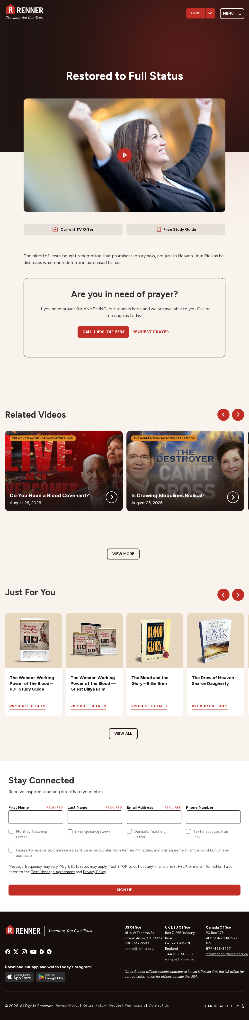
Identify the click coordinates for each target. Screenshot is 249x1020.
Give (195, 13)
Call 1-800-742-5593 (103, 331)
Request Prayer (151, 331)
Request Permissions (127, 1005)
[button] (124, 155)
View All (123, 733)
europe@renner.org (180, 959)
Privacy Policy (68, 1005)
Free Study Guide (179, 229)
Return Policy (94, 1005)
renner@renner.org (139, 949)
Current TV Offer (77, 229)
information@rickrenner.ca (227, 954)
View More (123, 553)
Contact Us (158, 1005)
